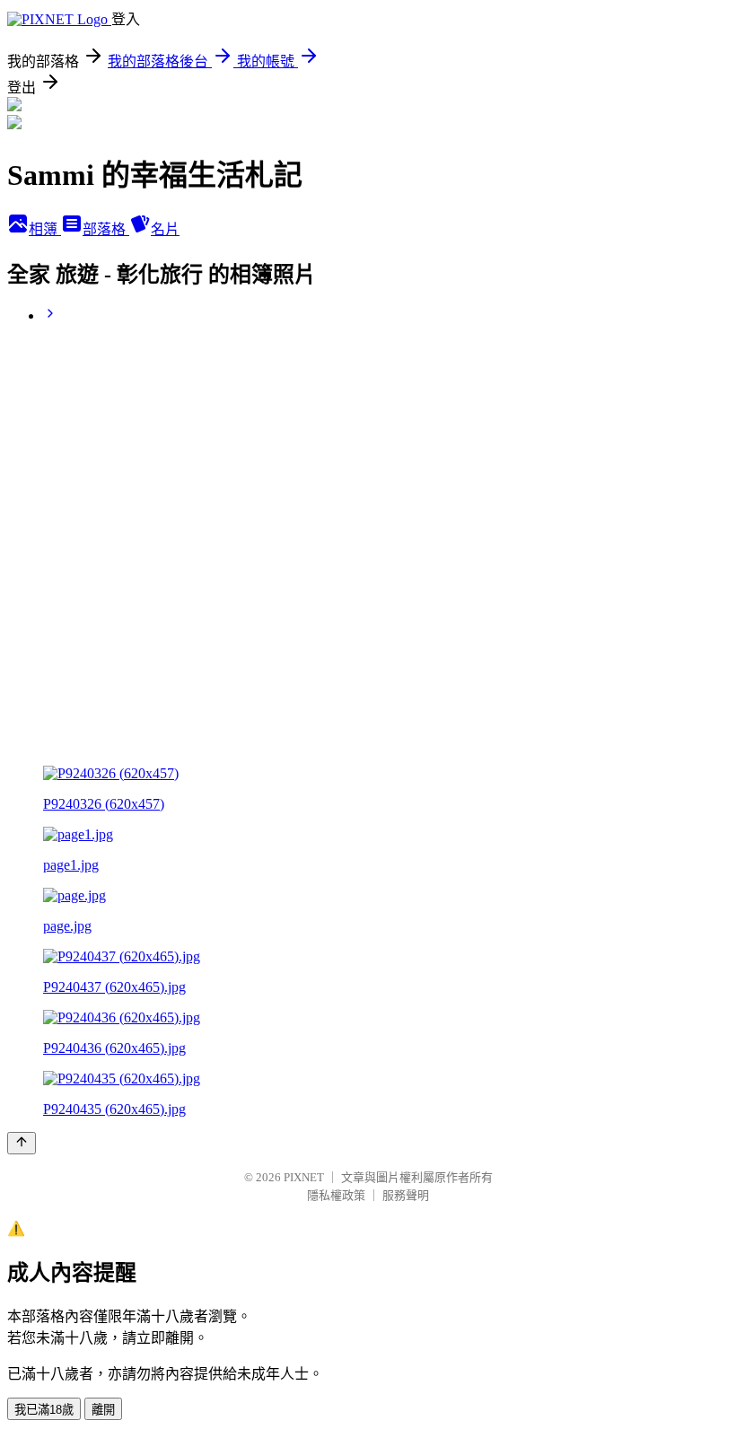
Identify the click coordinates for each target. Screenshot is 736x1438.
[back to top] (21, 1143)
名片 (165, 229)
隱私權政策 (336, 1195)
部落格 (106, 229)
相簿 (45, 229)
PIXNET (304, 1177)
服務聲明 (405, 1195)
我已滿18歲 (44, 1409)
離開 (103, 1409)
